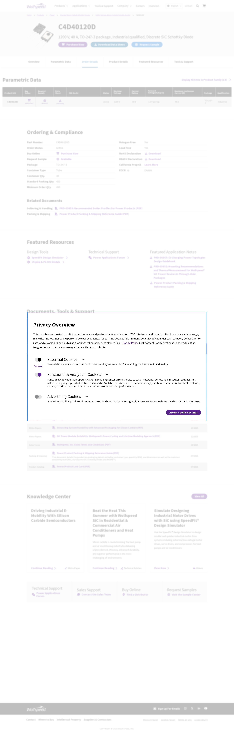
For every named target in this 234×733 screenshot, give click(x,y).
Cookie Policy (130, 342)
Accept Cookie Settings (183, 412)
